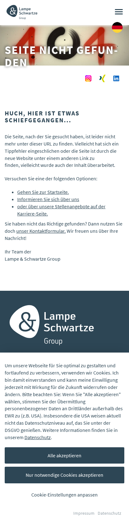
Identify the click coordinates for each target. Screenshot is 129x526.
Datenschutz (37, 437)
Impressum (84, 513)
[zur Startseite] (22, 8)
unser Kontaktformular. (41, 231)
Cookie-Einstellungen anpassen (64, 494)
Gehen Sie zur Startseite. (43, 192)
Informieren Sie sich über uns (48, 199)
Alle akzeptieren (64, 455)
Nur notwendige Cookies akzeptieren (64, 475)
